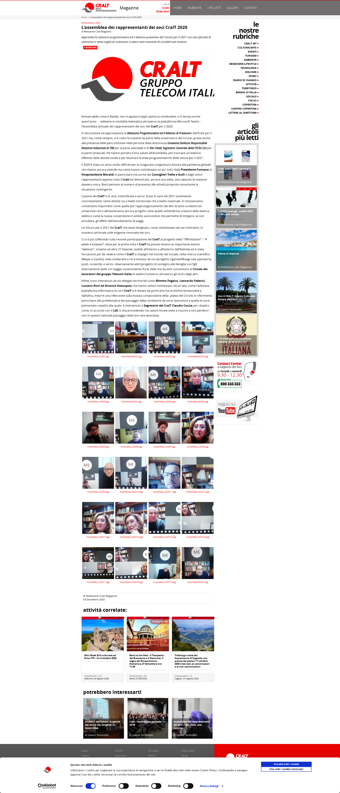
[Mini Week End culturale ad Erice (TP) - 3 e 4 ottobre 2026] (103, 635)
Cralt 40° (250, 43)
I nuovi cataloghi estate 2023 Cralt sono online (235, 212)
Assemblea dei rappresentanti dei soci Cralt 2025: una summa (192, 725)
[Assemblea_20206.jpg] (131, 427)
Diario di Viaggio (245, 80)
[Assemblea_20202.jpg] (164, 337)
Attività (251, 84)
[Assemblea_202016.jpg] (198, 517)
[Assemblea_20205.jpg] (98, 427)
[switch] (124, 786)
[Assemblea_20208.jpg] (198, 427)
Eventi (252, 51)
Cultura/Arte (247, 47)
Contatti (250, 8)
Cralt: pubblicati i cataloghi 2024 (234, 170)
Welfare (251, 72)
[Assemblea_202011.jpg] (164, 472)
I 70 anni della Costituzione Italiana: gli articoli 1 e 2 (234, 340)
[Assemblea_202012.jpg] (198, 472)
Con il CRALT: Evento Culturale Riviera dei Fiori (236, 297)
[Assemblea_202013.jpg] (98, 517)
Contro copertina (244, 108)
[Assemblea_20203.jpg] (98, 382)
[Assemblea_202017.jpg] (98, 562)
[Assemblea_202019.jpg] (164, 562)
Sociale (251, 96)
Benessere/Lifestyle (243, 63)
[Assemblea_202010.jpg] (131, 472)
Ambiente (250, 59)
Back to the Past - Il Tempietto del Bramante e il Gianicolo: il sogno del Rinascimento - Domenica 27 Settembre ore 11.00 (146, 661)
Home (178, 8)
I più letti (214, 8)
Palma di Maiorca (228, 253)
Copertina (90, 47)
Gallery (232, 8)
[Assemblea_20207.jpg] (164, 427)
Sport (253, 76)
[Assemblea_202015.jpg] (164, 517)
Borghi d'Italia (246, 92)
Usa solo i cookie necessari (286, 769)
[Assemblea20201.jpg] (198, 562)
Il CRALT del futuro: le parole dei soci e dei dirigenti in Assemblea (102, 725)
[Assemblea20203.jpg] (198, 337)
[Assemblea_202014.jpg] (131, 517)
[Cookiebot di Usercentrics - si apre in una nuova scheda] (47, 786)
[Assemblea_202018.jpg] (131, 562)
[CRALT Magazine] (99, 7)
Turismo (251, 55)
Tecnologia (248, 68)
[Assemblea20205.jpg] (198, 382)
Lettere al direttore (242, 112)
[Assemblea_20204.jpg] (164, 382)
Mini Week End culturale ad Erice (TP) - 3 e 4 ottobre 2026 (100, 657)
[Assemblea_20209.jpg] (98, 472)
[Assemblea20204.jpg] (131, 382)
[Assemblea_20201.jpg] (98, 337)
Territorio (249, 88)
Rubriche (195, 8)
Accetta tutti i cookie (286, 764)
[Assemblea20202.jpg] (131, 337)
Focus (252, 100)
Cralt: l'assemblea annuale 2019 (145, 723)
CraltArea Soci (162, 9)
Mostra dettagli (209, 786)
